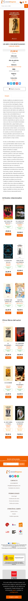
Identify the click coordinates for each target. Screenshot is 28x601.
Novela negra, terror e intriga (14, 67)
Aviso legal (14, 496)
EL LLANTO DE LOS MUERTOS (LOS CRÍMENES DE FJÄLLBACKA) (20, 222)
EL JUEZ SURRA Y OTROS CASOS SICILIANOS (8, 422)
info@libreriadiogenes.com (14, 486)
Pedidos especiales (14, 516)
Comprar (8, 234)
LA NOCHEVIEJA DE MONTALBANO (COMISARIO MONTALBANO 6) (20, 383)
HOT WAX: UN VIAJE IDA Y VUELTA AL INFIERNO (8, 222)
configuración (14, 592)
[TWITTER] (13, 476)
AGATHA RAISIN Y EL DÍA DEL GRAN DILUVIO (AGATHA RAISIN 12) (19, 300)
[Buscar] (26, 6)
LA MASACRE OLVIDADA (20, 422)
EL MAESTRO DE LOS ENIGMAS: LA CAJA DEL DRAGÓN (8, 261)
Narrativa (14, 80)
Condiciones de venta (14, 498)
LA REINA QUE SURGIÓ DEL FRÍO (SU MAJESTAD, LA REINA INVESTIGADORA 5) (8, 300)
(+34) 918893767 (14, 483)
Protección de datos (14, 501)
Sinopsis (7, 96)
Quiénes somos (14, 511)
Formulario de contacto (14, 488)
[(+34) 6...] (18, 476)
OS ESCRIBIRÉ (8, 383)
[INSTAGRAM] (15, 476)
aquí (14, 590)
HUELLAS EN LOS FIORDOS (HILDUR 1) (20, 261)
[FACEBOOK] (10, 476)
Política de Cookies (14, 503)
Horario (14, 514)
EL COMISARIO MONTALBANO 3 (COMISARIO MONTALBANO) (19, 344)
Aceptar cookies (13, 597)
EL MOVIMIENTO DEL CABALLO (8, 344)
